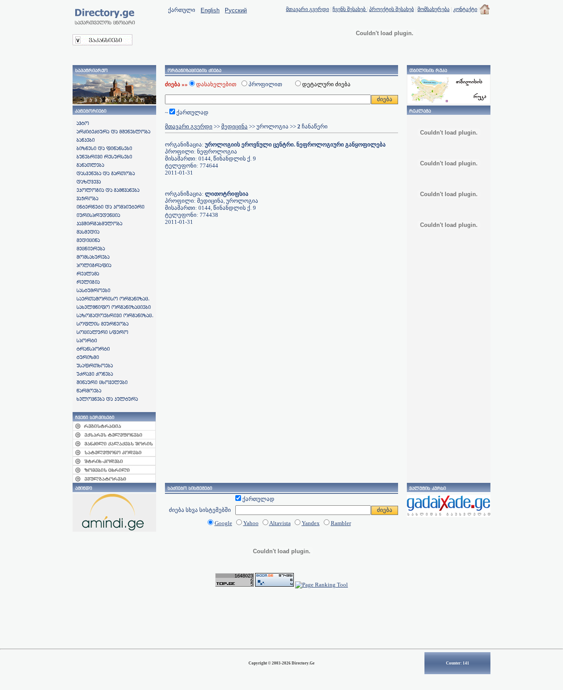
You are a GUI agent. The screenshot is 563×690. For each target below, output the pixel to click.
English (210, 10)
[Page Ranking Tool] (321, 584)
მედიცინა (234, 126)
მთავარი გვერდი (307, 9)
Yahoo (251, 523)
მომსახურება (433, 9)
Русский (236, 10)
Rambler (341, 523)
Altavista (280, 523)
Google (223, 523)
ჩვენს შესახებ (350, 9)
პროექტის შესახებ (391, 9)
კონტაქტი (465, 9)
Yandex (311, 523)
